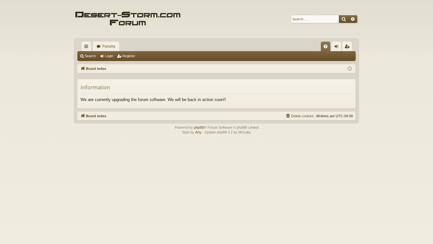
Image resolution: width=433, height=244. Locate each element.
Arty (198, 132)
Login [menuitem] (337, 47)
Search (90, 56)
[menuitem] (325, 46)
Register (128, 56)
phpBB (199, 127)
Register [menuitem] (348, 47)
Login (109, 56)
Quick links (87, 47)
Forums (108, 46)
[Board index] (128, 19)
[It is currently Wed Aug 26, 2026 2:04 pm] (350, 68)
